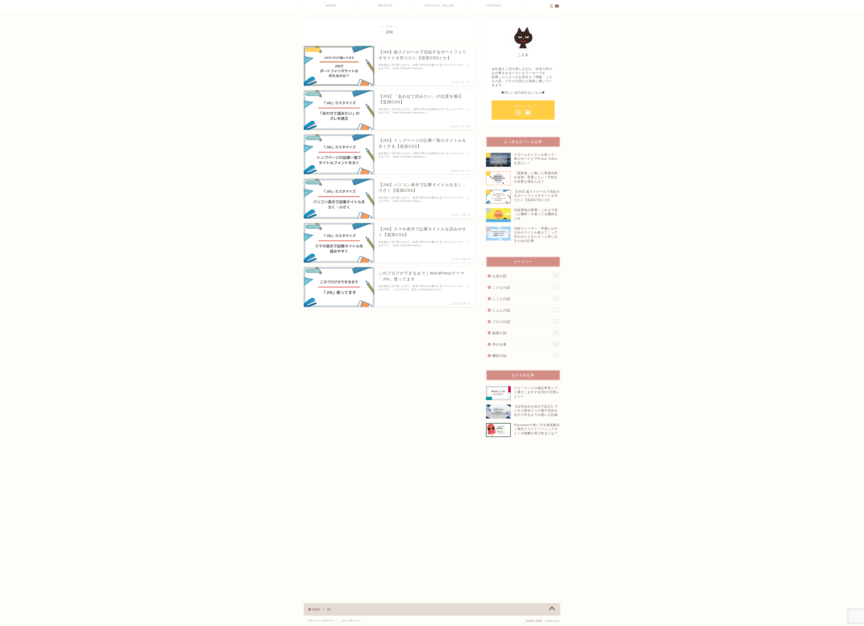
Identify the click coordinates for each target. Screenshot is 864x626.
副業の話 (524, 333)
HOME (331, 5)
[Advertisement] (526, 529)
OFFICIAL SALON (439, 5)
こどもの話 (524, 287)
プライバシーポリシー (320, 620)
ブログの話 (524, 322)
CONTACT (494, 5)
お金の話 (524, 276)
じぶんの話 (524, 310)
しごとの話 (524, 299)
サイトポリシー (350, 620)
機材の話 (524, 356)
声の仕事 (524, 344)
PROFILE (385, 5)
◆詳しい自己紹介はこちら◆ (523, 92)
